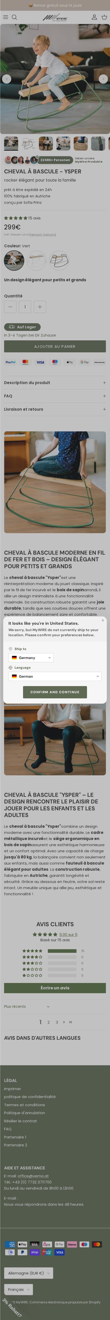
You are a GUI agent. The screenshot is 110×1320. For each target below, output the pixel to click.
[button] (30, 657)
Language (23, 667)
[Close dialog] (103, 620)
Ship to (20, 649)
